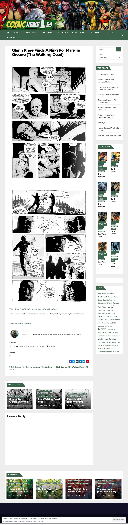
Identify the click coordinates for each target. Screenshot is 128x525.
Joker (107, 323)
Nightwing (111, 330)
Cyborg (109, 303)
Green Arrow (110, 313)
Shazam (111, 336)
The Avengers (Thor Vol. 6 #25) (106, 490)
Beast (100, 300)
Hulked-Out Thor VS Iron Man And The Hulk (18, 491)
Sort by (100, 54)
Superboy (101, 342)
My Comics (12, 38)
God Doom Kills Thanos (106, 74)
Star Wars (96, 33)
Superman (111, 342)
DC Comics (61, 33)
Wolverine (110, 348)
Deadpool (101, 310)
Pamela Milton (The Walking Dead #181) (75, 402)
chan (27, 331)
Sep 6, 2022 (44, 495)
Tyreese (78, 334)
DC (110, 306)
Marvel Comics (79, 33)
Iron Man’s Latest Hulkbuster (78, 490)
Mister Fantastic (79, 480)
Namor (87, 480)
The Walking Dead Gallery (46, 396)
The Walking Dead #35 (22, 323)
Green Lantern (105, 316)
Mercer (11, 396)
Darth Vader (102, 161)
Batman (102, 296)
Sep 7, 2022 (14, 495)
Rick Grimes (48, 390)
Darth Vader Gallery (102, 224)
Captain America (109, 300)
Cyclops (116, 303)
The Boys (101, 123)
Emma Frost (110, 310)
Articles (18, 33)
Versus (110, 33)
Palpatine (114, 256)
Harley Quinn (115, 320)
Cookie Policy (39, 521)
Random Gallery (100, 169)
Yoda (113, 260)
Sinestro (117, 336)
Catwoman (102, 303)
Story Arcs (47, 33)
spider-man (103, 339)
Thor (118, 345)
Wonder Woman (105, 352)
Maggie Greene (58, 334)
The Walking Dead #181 (49, 400)
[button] (122, 35)
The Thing (85, 483)
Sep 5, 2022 (73, 495)
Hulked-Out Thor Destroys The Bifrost (48, 491)
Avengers (110, 294)
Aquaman (102, 294)
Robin (105, 336)
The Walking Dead (69, 334)
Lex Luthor (108, 326)
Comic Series (32, 33)
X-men (116, 352)
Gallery (40, 390)
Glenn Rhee (38, 334)
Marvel (100, 166)
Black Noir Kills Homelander (108, 95)
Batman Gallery (113, 297)
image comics (47, 334)
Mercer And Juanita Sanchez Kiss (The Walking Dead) (19, 403)
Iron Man (101, 323)
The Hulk (24, 483)
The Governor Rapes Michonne (109, 135)
